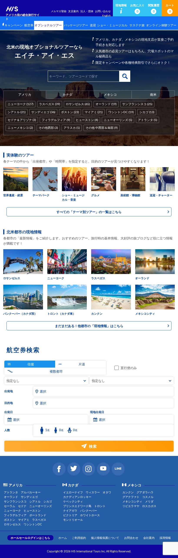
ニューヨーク (12, 510)
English (106, 15)
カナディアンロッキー (77, 497)
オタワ (107, 492)
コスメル (147, 497)
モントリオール (73, 519)
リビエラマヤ (130, 506)
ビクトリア (70, 515)
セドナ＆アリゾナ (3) (22, 120)
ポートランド (37, 515)
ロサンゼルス (12, 524)
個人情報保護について (105, 538)
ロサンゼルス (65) (78, 104)
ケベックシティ (73, 501)
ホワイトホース (90, 515)
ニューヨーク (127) (20, 104)
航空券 (28, 25)
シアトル (35, 501)
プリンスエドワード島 (77, 506)
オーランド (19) (106, 104)
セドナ (22, 506)
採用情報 (165, 538)
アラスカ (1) (72, 127)
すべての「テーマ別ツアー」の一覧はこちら (89, 212)
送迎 (93, 25)
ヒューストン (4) (87, 120)
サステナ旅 (137, 25)
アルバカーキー (31, 492)
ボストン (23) (70, 112)
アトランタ (11, 492)
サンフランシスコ (15, 501)
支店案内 (73, 11)
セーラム (9, 506)
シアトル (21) (17, 112)
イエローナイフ (73, 492)
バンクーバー (88, 510)
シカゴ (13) (146, 112)
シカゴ (47, 501)
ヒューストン (32, 510)
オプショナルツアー (48, 25)
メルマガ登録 (58, 11)
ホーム (62, 538)
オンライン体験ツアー (161, 25)
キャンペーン (14, 25)
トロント (99, 506)
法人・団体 (86, 11)
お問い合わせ (103, 11)
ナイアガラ (70, 510)
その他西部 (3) (48, 127)
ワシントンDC (33, 524)
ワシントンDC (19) (121, 112)
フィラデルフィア (15, 515)
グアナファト (130, 497)
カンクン (128, 492)
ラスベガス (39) (49, 104)
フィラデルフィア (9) (56, 120)
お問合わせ (131, 538)
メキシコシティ (132, 501)
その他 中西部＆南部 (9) (102, 127)
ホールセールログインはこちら (30, 538)
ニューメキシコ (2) (20, 127)
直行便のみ (128, 368)
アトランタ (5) (147, 120)
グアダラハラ (145, 492)
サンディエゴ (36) (43, 112)
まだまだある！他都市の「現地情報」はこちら (89, 326)
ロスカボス (149, 506)
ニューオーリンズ (40, 506)
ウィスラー (93, 492)
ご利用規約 (79, 538)
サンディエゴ (29, 497)
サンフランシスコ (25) (137, 104)
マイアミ (23, 519)
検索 (125, 76)
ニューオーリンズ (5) (118, 120)
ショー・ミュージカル (112, 25)
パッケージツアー (76, 25)
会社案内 (149, 538)
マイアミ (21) (94, 112)
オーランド (11, 497)
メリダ (149, 501)
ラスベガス (39, 519)
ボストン (9, 519)
